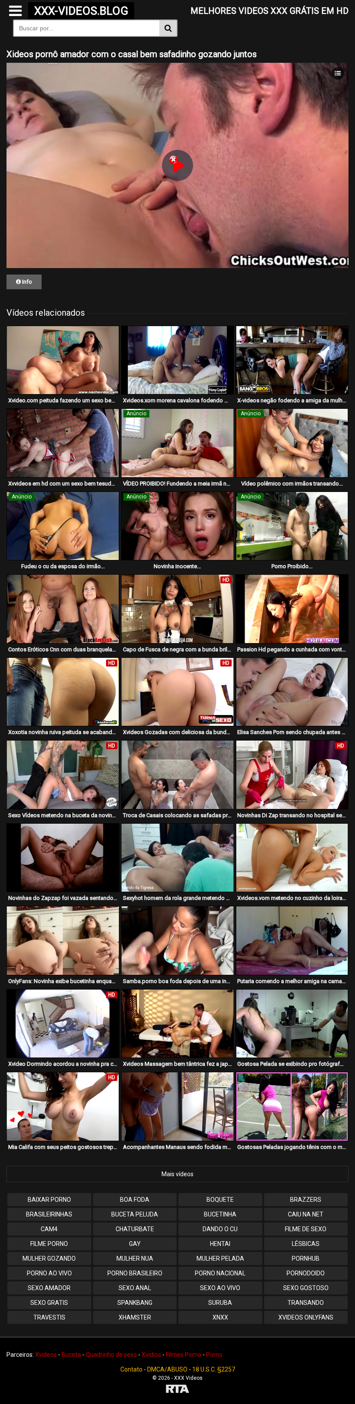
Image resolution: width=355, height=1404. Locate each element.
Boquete (220, 1199)
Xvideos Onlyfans (305, 1317)
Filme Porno (49, 1243)
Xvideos (46, 1354)
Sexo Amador (49, 1287)
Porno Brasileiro (134, 1273)
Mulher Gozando (49, 1258)
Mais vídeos (177, 1174)
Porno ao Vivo (49, 1273)
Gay (135, 1243)
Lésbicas (306, 1243)
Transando (305, 1302)
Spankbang (134, 1302)
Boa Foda (134, 1199)
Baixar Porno (49, 1199)
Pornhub (306, 1258)
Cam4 (49, 1229)
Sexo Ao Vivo (220, 1287)
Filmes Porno (183, 1354)
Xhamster (135, 1317)
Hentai (220, 1243)
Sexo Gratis (49, 1302)
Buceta (71, 1354)
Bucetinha (220, 1214)
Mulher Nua (134, 1258)
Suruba (220, 1302)
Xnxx (220, 1317)
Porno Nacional (220, 1273)
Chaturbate (135, 1229)
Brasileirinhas (49, 1214)
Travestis (49, 1317)
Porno (214, 1354)
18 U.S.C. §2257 (213, 1369)
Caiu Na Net (305, 1214)
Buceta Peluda (134, 1214)
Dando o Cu (220, 1229)
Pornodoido (306, 1273)
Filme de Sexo (305, 1229)
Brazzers (305, 1199)
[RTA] (177, 1390)
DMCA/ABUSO (167, 1369)
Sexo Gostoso (306, 1287)
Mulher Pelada (220, 1258)
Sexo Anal (135, 1287)
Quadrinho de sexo (111, 1354)
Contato (131, 1369)
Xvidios (151, 1354)
